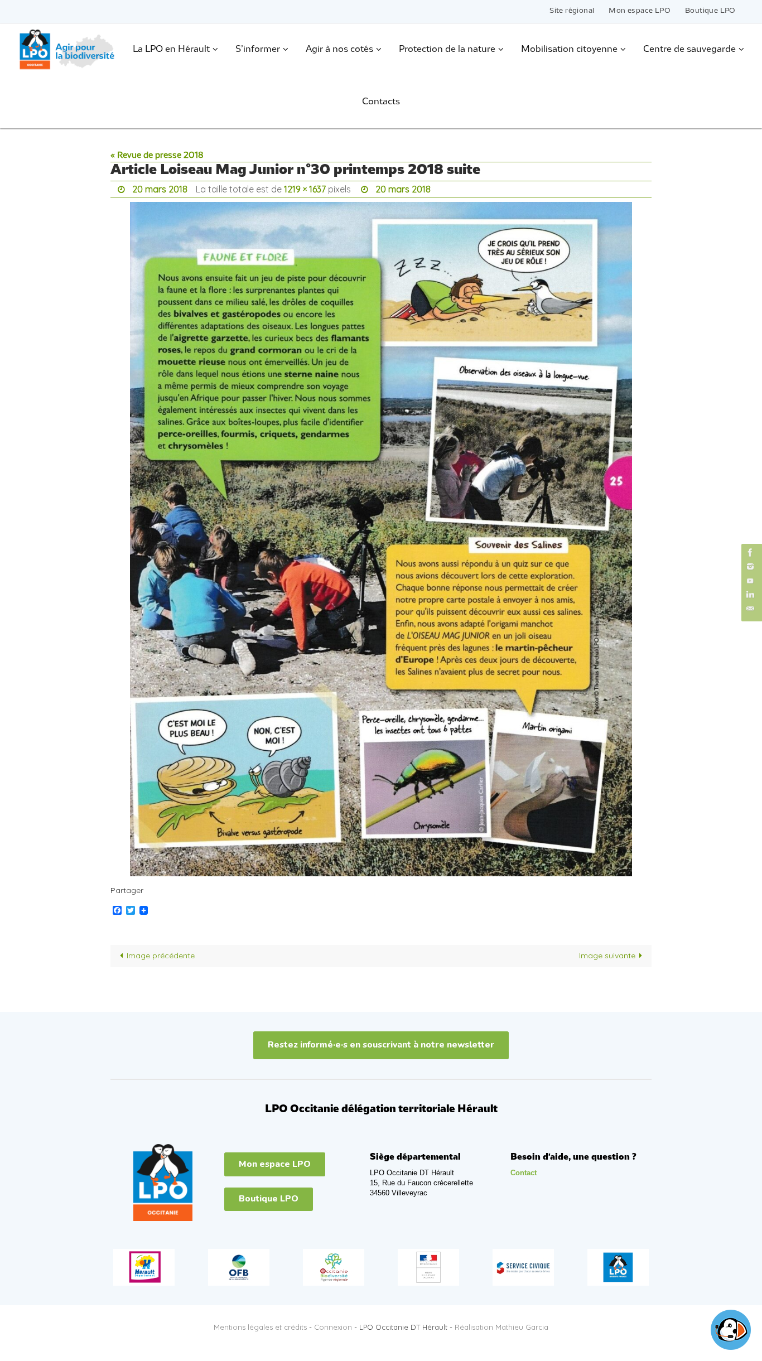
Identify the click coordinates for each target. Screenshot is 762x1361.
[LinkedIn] (750, 595)
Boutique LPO (710, 11)
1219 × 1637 (305, 189)
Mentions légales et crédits (260, 1327)
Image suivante (607, 955)
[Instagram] (750, 566)
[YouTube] (750, 580)
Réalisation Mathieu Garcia (501, 1327)
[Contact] (750, 608)
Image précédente (161, 955)
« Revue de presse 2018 (157, 156)
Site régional (571, 11)
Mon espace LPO (640, 11)
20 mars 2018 (159, 189)
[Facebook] (750, 552)
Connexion (333, 1327)
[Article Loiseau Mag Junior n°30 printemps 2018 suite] (381, 539)
